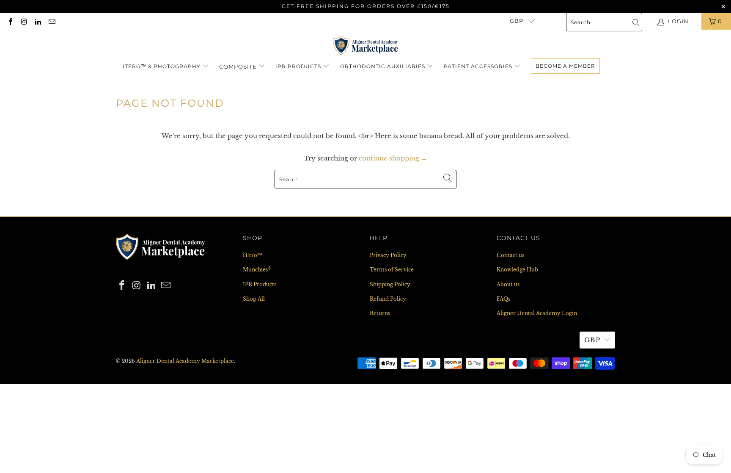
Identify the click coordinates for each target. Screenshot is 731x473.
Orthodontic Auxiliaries (382, 66)
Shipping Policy (390, 284)
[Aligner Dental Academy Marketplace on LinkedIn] (37, 21)
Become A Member (565, 66)
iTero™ (252, 255)
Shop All (254, 299)
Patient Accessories (478, 66)
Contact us (510, 255)
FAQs (503, 299)
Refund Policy (388, 299)
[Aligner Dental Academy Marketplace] (365, 46)
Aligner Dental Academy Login (537, 313)
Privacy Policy (388, 255)
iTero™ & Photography (162, 66)
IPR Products (298, 66)
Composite (238, 66)
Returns (380, 313)
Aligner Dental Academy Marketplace (185, 361)
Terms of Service (392, 269)
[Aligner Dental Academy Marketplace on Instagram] (23, 21)
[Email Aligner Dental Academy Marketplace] (51, 21)
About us (508, 284)
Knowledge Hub (517, 269)
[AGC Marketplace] (160, 262)
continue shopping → (393, 158)
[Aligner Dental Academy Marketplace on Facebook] (10, 21)
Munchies (257, 269)
